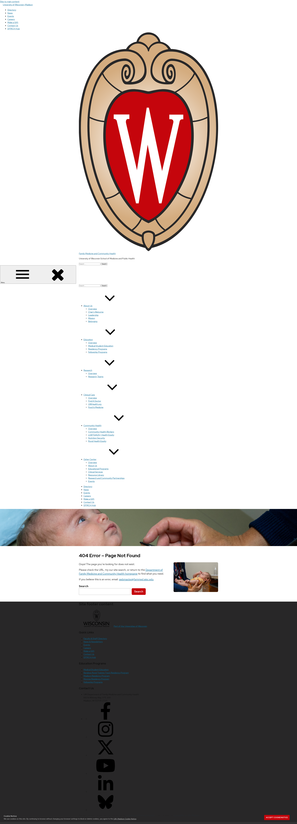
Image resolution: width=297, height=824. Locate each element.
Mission (91, 318)
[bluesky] (105, 810)
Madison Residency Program (97, 676)
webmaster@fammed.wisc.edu (136, 579)
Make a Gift (12, 22)
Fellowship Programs (97, 352)
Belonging (92, 321)
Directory (11, 10)
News (10, 13)
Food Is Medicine (95, 407)
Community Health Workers (101, 431)
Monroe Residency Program (96, 679)
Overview (92, 309)
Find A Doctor (94, 401)
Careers (11, 19)
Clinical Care (89, 394)
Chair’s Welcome (95, 312)
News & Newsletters (93, 641)
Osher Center (90, 459)
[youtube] (105, 773)
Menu (3, 282)
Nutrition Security (96, 438)
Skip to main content (9, 1)
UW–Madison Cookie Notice (125, 819)
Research (88, 370)
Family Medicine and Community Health (97, 253)
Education (88, 339)
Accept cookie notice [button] (277, 817)
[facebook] (105, 719)
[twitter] (105, 755)
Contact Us (12, 25)
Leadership (93, 315)
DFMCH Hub (13, 28)
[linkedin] (105, 791)
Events (10, 16)
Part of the (130, 626)
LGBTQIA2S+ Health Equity (101, 435)
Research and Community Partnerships (106, 478)
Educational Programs (98, 468)
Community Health (92, 425)
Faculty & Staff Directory (95, 638)
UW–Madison (18, 4)
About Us (88, 305)
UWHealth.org (94, 404)
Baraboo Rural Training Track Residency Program (106, 672)
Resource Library (96, 475)
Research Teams (95, 376)
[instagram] (105, 737)
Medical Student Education (100, 346)
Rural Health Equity (97, 441)
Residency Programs (97, 349)
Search (138, 591)
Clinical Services (95, 472)
